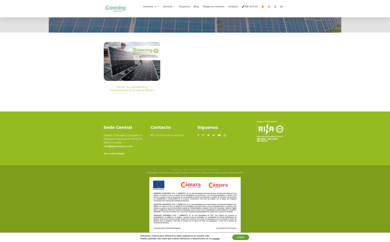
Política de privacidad (169, 172)
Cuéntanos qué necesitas (168, 135)
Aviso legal (152, 172)
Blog (132, 76)
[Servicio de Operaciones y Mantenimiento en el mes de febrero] (132, 61)
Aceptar (241, 237)
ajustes (216, 238)
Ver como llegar (114, 153)
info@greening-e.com (118, 146)
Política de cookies (190, 172)
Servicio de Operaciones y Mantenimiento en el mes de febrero (132, 89)
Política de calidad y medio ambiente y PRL (222, 172)
